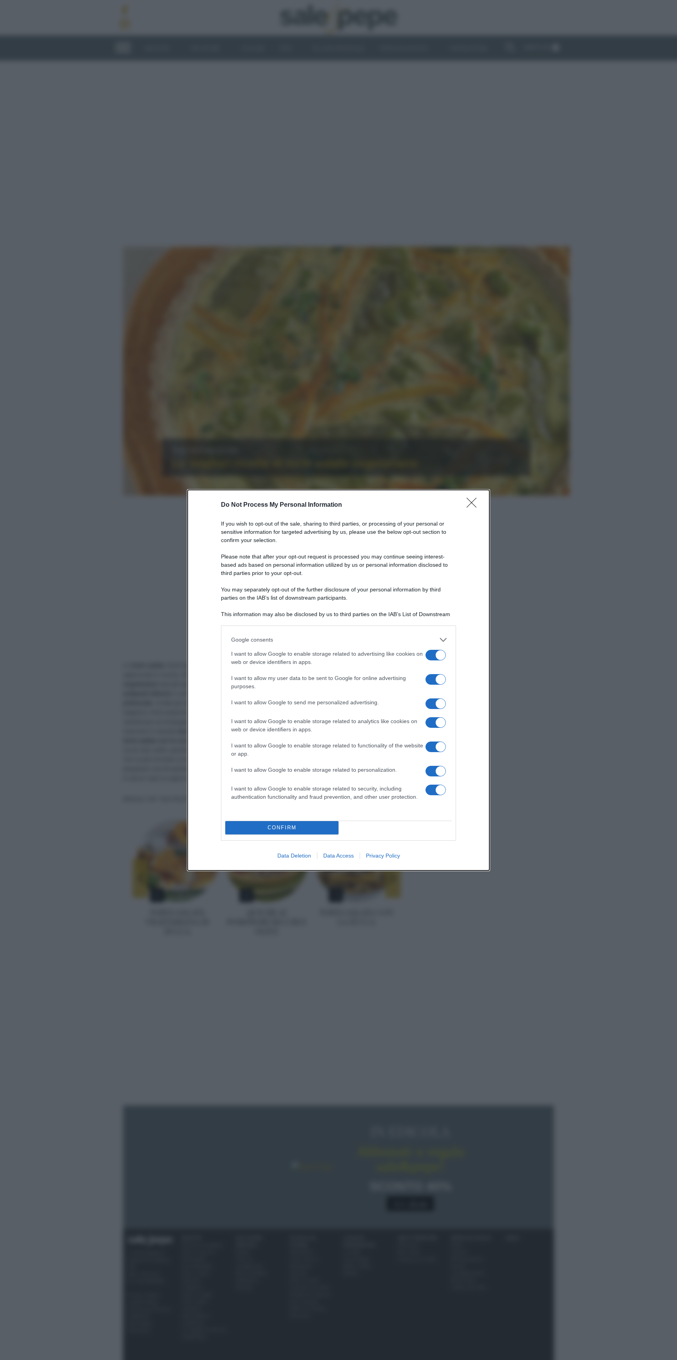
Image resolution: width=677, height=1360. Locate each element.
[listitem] (338, 640)
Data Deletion (294, 855)
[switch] (435, 655)
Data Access (338, 855)
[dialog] (338, 680)
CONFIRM (282, 828)
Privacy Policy (383, 855)
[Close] (474, 505)
